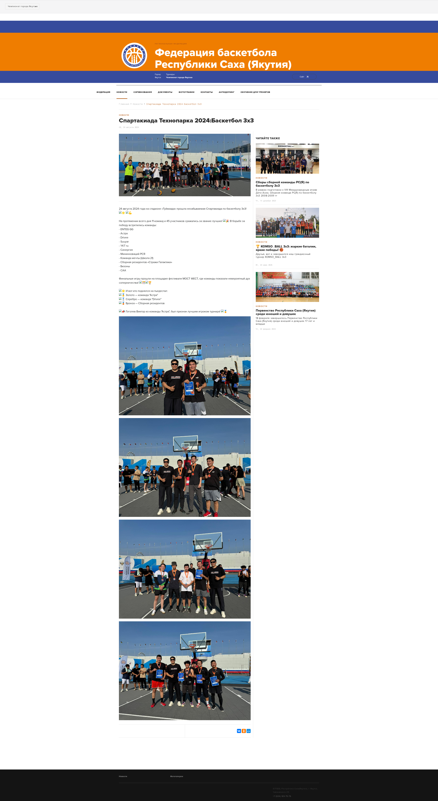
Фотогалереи (176, 776)
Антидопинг (226, 92)
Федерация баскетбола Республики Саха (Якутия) (223, 58)
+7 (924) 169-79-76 (282, 796)
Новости (122, 92)
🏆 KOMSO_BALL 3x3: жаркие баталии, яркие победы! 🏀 (286, 248)
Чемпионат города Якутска (179, 77)
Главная (124, 103)
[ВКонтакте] (239, 731)
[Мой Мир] (249, 731)
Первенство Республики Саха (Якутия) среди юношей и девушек (285, 312)
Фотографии (187, 92)
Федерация (103, 92)
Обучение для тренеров (255, 92)
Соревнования (142, 92)
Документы (165, 92)
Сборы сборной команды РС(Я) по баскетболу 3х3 (282, 184)
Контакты (207, 92)
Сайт (302, 77)
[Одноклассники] (244, 731)
